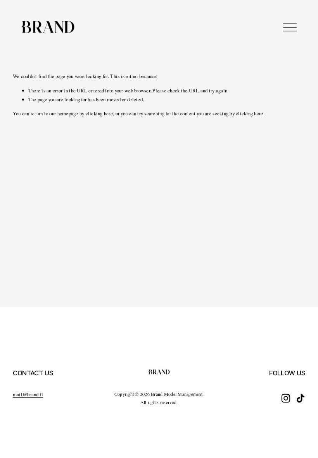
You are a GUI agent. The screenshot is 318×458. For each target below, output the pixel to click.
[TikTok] (300, 398)
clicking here (99, 113)
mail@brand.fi (28, 394)
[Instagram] (285, 398)
